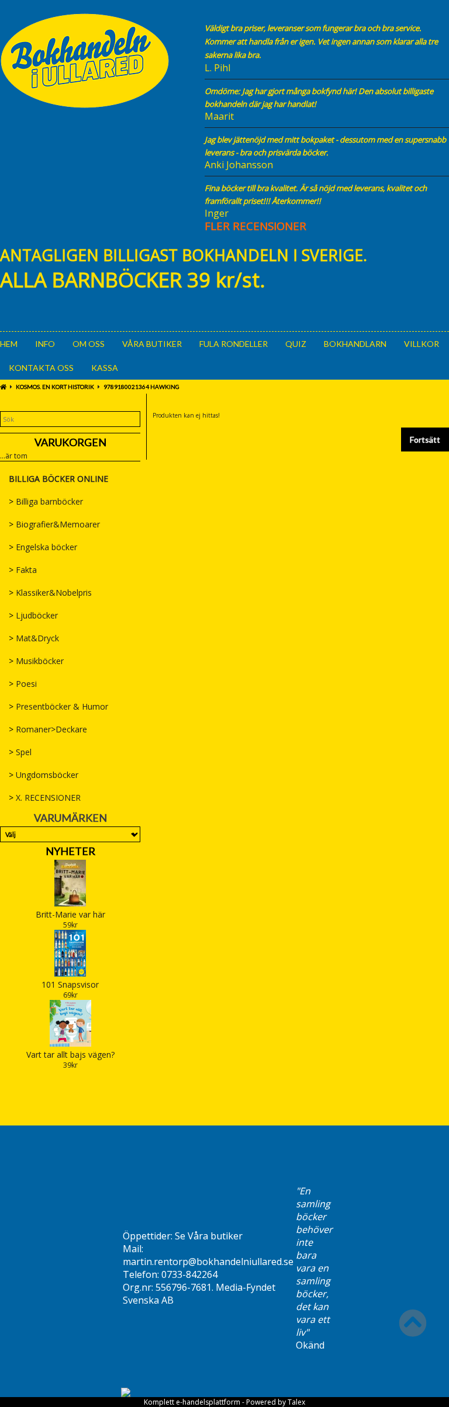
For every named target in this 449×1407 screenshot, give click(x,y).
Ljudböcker (33, 615)
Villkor (421, 344)
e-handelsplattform (208, 1402)
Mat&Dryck (34, 638)
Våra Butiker (152, 344)
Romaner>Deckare (48, 729)
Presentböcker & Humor (58, 706)
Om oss (88, 344)
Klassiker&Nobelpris (50, 592)
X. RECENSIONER (45, 797)
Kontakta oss (41, 368)
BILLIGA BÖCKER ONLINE (58, 478)
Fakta (23, 569)
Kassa (104, 368)
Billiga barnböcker (46, 501)
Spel (20, 752)
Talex (296, 1402)
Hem (9, 344)
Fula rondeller (233, 344)
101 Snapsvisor (70, 984)
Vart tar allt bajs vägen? (70, 1054)
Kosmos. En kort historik (55, 386)
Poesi (23, 683)
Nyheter (70, 851)
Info (45, 344)
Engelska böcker (43, 547)
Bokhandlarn (355, 344)
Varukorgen (70, 442)
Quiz (295, 344)
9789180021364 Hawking (141, 386)
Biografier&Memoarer (54, 524)
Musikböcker (36, 660)
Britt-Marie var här (70, 914)
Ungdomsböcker (43, 774)
